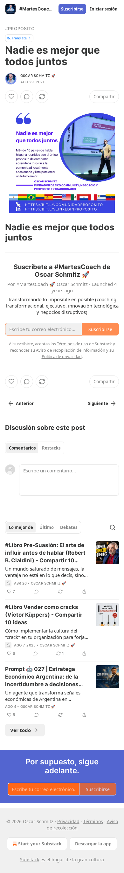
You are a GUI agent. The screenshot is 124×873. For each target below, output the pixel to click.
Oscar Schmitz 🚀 (38, 75)
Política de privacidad (62, 356)
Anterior (25, 403)
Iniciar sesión (104, 9)
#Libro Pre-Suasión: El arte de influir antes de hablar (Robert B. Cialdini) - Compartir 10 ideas (45, 553)
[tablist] (34, 448)
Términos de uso (72, 344)
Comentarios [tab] (22, 448)
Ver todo (20, 730)
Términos (93, 821)
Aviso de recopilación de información (70, 350)
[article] (62, 568)
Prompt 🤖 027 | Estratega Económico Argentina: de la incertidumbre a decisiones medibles (42, 677)
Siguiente (98, 403)
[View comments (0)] (26, 96)
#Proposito (20, 28)
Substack (29, 859)
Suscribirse (72, 9)
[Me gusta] (11, 96)
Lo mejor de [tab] (21, 527)
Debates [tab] (68, 527)
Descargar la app (93, 844)
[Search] (112, 527)
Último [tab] (46, 527)
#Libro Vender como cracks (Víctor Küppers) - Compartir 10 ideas (43, 615)
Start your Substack (40, 844)
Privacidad (68, 821)
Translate (19, 38)
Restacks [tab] (51, 448)
